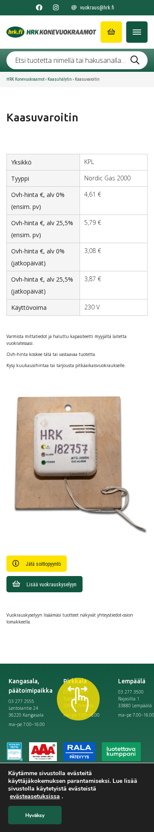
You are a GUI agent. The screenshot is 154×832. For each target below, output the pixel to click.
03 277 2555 (21, 701)
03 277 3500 (131, 692)
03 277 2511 (76, 692)
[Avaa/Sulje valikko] (137, 32)
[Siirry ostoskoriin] (111, 32)
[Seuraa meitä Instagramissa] (56, 8)
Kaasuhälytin (59, 79)
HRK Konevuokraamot (25, 79)
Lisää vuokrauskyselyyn (52, 585)
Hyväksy (34, 815)
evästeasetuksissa (35, 796)
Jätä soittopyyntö (43, 564)
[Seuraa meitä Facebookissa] (39, 8)
